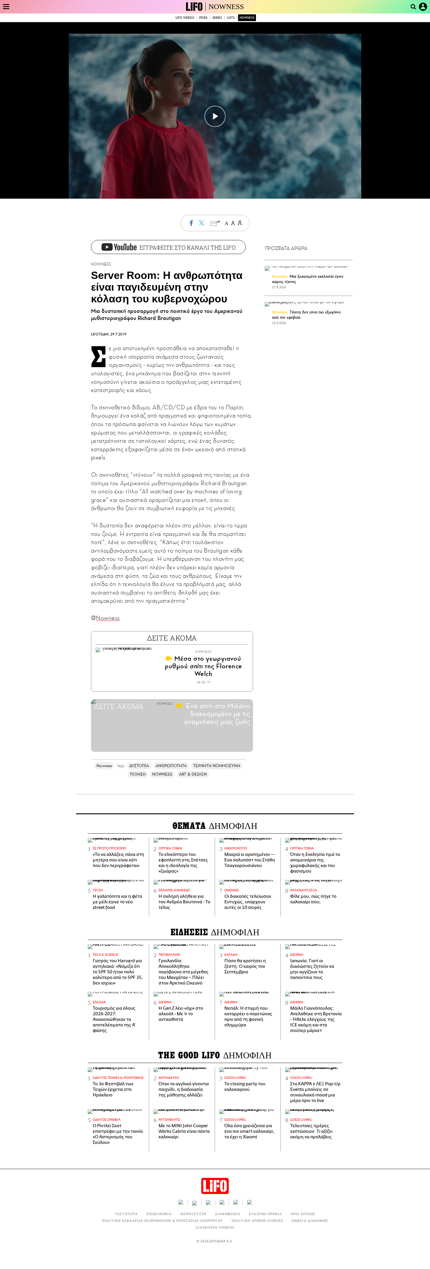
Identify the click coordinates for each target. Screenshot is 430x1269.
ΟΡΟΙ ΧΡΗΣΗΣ (303, 1214)
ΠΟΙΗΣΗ (138, 774)
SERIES (217, 18)
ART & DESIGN (193, 774)
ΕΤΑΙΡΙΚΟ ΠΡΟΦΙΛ (265, 1214)
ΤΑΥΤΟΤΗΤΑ (126, 1214)
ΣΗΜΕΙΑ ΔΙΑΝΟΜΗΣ (310, 1220)
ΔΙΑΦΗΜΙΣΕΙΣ (227, 1214)
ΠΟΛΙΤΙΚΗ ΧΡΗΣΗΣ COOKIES (257, 1220)
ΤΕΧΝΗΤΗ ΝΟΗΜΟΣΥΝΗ (216, 765)
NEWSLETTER (193, 1214)
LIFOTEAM (100, 334)
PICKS (203, 18)
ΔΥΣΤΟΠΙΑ (139, 765)
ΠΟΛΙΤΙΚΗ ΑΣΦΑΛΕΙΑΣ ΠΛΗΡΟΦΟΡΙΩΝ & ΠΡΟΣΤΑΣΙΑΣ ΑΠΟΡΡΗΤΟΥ (162, 1220)
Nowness (108, 618)
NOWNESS (226, 7)
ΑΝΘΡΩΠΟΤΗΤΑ (171, 765)
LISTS (231, 18)
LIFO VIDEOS (185, 18)
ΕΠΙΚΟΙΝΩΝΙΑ (159, 1214)
